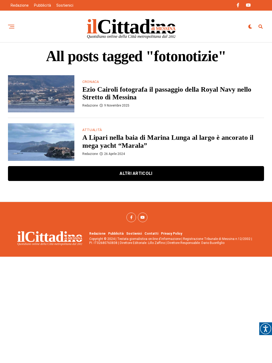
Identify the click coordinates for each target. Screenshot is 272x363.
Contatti (151, 233)
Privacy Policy (171, 233)
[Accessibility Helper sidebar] (265, 328)
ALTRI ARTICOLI (136, 173)
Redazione (20, 5)
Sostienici (64, 5)
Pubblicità (42, 5)
